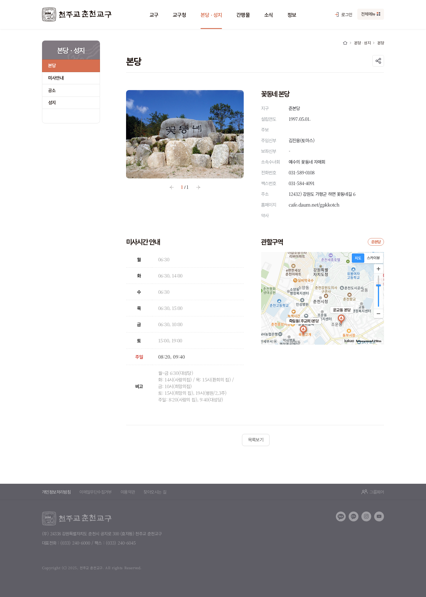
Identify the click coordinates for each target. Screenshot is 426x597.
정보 (291, 14)
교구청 (179, 14)
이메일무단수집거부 (95, 492)
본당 (52, 65)
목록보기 (256, 439)
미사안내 (56, 77)
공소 (52, 90)
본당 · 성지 (211, 14)
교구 (154, 14)
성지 (52, 102)
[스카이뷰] (373, 258)
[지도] (358, 258)
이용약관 (128, 492)
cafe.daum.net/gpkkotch (314, 204)
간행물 (243, 14)
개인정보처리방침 (56, 492)
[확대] (378, 268)
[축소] (378, 313)
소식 (268, 14)
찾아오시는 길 (154, 492)
